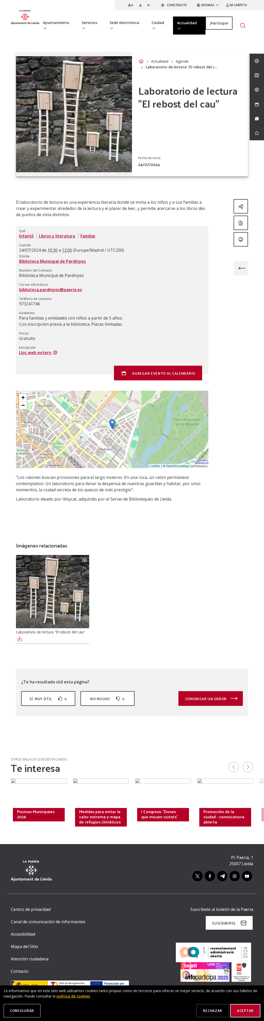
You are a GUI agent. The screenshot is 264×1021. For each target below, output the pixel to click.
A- (149, 5)
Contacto (19, 971)
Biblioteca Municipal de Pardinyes (52, 261)
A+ (131, 5)
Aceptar (245, 1010)
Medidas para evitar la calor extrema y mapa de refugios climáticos (100, 817)
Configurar (22, 1010)
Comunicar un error (206, 699)
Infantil (26, 236)
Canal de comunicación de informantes (48, 922)
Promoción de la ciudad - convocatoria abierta (223, 817)
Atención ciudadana (29, 959)
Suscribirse (224, 923)
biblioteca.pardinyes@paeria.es (50, 289)
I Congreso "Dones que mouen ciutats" (159, 814)
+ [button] (23, 397)
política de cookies (73, 996)
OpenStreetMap (177, 466)
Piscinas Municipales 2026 (35, 814)
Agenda (182, 61)
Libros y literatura (57, 236)
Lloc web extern (35, 352)
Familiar (88, 236)
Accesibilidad (23, 934)
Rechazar (212, 1010)
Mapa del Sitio (24, 946)
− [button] (23, 405)
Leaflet (155, 466)
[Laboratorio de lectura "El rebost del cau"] (52, 591)
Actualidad (159, 61)
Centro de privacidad (31, 909)
